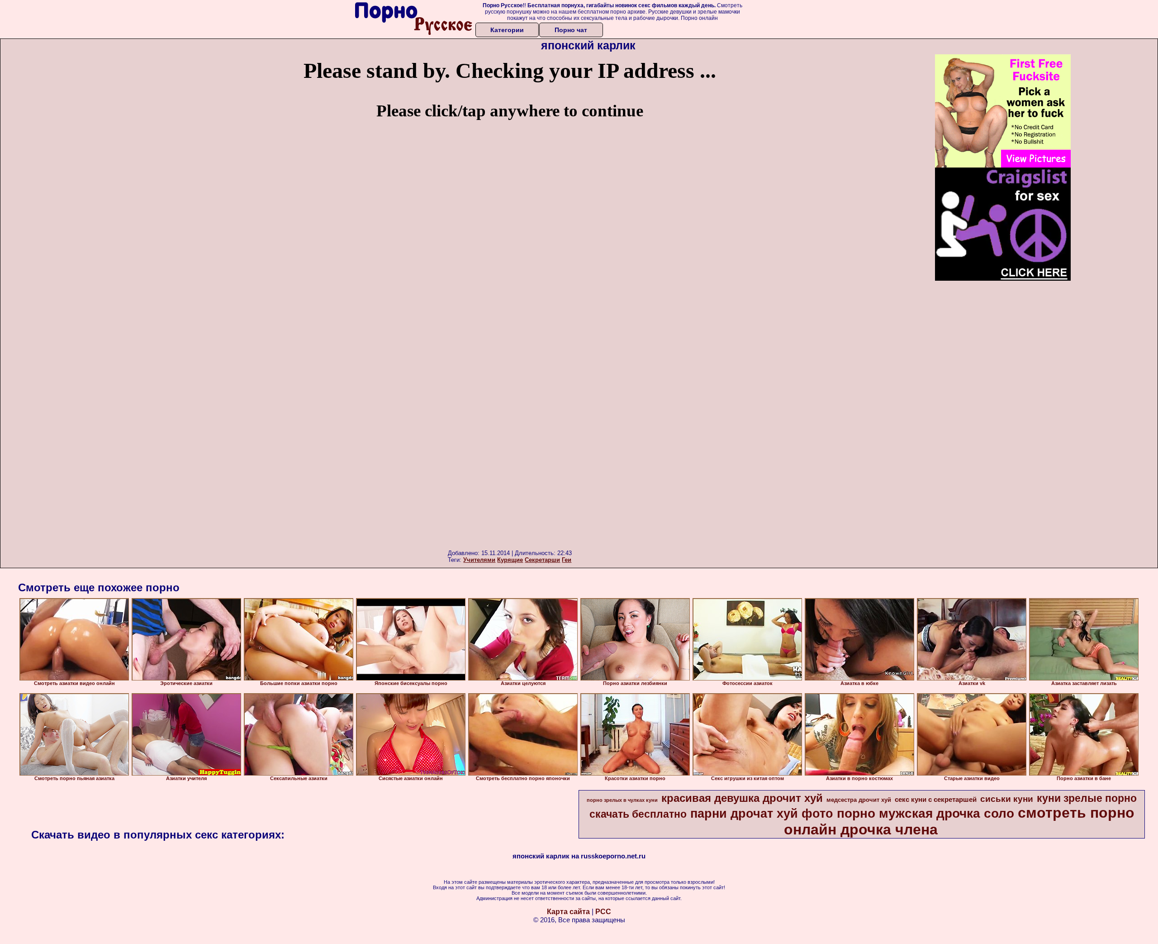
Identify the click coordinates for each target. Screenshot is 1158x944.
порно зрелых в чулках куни (622, 800)
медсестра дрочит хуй (858, 799)
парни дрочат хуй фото (761, 813)
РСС (603, 911)
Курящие (510, 559)
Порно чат (571, 30)
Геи (566, 559)
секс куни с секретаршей (936, 799)
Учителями (479, 559)
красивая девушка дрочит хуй (742, 798)
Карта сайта (568, 911)
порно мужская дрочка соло (925, 813)
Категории (507, 30)
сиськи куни (1006, 799)
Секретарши (542, 559)
